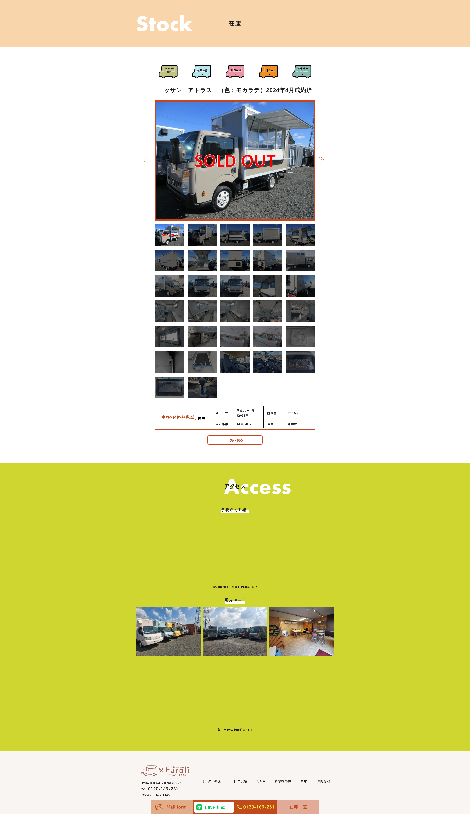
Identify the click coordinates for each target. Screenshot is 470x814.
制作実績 (240, 781)
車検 (304, 781)
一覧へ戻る (235, 440)
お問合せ (324, 781)
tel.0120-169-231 (159, 789)
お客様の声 (283, 781)
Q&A (261, 781)
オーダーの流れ (213, 781)
